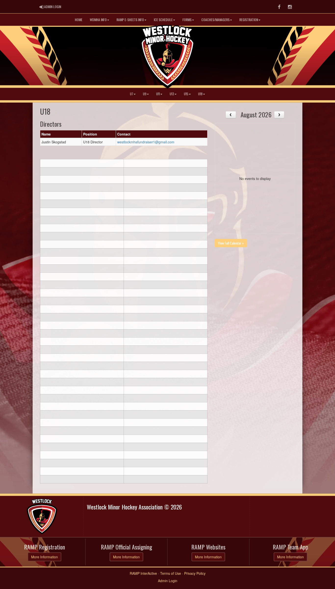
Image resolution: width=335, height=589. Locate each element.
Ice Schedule (163, 19)
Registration (248, 19)
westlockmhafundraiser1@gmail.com (145, 141)
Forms (187, 19)
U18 (200, 94)
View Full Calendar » (231, 243)
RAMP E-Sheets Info (130, 19)
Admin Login (167, 580)
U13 (172, 94)
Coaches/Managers (215, 19)
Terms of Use (170, 573)
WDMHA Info (98, 19)
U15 (186, 94)
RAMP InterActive (143, 573)
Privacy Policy (195, 573)
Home (78, 19)
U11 (158, 94)
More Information (44, 556)
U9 (144, 94)
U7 (131, 94)
